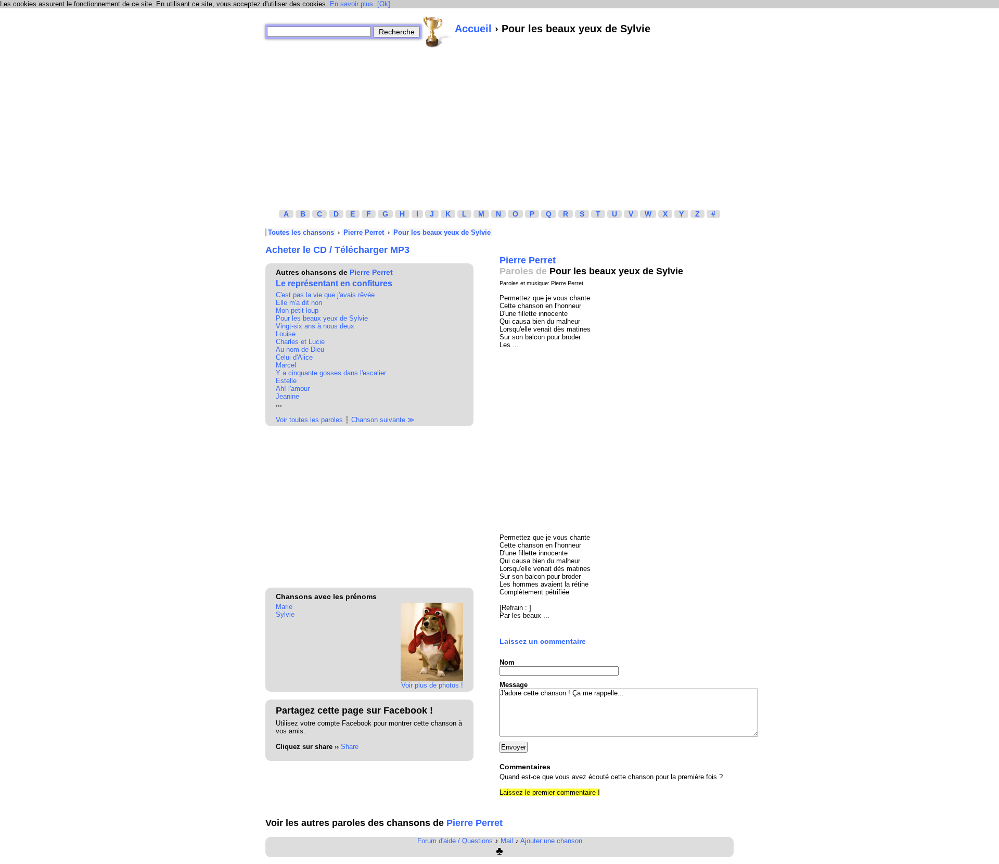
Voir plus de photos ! (432, 685)
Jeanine (287, 396)
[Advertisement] (499, 121)
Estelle (286, 381)
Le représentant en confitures (334, 283)
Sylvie (285, 614)
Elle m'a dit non (299, 303)
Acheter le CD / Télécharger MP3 (337, 250)
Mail (507, 841)
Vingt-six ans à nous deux (315, 326)
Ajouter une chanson (551, 841)
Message (513, 685)
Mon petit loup (297, 310)
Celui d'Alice (294, 357)
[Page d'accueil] (438, 31)
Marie (284, 607)
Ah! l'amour (293, 388)
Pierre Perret (363, 232)
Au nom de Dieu (300, 349)
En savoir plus (351, 4)
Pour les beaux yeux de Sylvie (442, 232)
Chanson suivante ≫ (383, 420)
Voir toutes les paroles (309, 420)
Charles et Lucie (300, 342)
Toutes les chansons (301, 232)
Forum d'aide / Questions (455, 841)
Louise (286, 334)
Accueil (473, 28)
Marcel (286, 365)
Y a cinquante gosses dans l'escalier (331, 373)
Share (349, 747)
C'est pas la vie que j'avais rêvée (325, 295)
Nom (507, 662)
